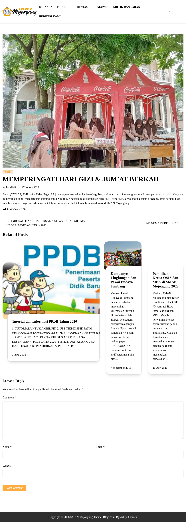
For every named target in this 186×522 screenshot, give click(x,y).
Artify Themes (128, 517)
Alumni (102, 6)
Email (100, 446)
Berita (8, 172)
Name (7, 446)
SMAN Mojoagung (81, 517)
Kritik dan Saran (126, 6)
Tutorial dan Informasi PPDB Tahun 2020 (44, 321)
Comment (9, 397)
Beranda (45, 6)
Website (7, 465)
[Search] (175, 11)
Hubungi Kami (50, 16)
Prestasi (82, 6)
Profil (62, 6)
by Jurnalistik (9, 187)
